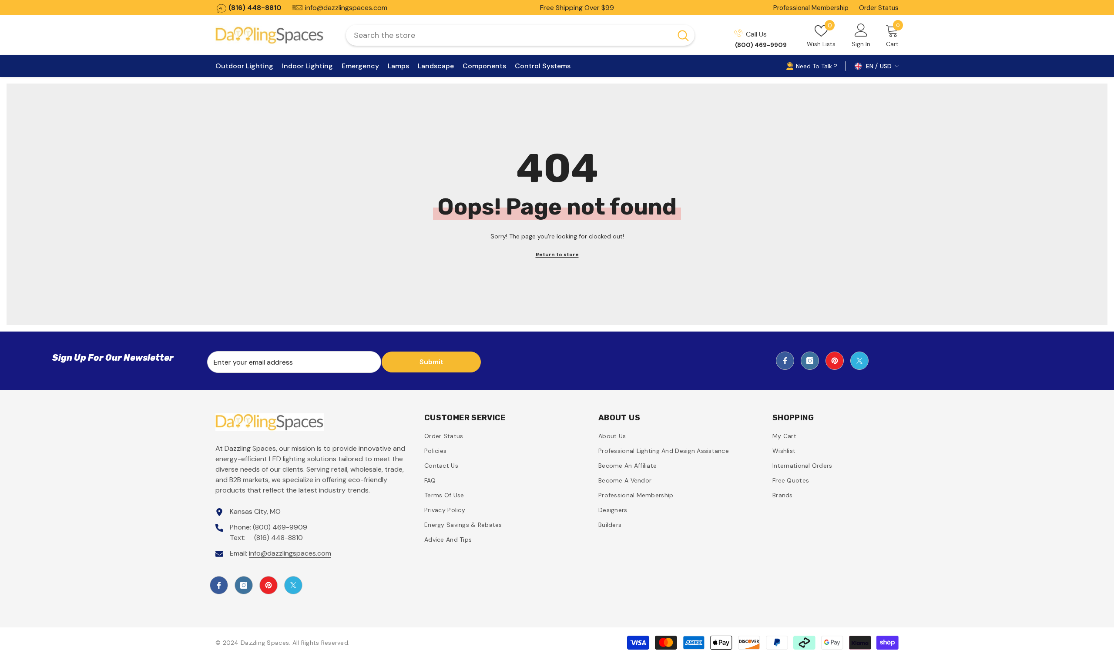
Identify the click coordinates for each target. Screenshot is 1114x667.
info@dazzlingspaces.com (290, 553)
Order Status (879, 7)
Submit (431, 361)
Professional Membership (811, 7)
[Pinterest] (834, 361)
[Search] (520, 35)
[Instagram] (810, 361)
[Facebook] (785, 361)
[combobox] (509, 35)
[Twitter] (859, 361)
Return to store (557, 254)
